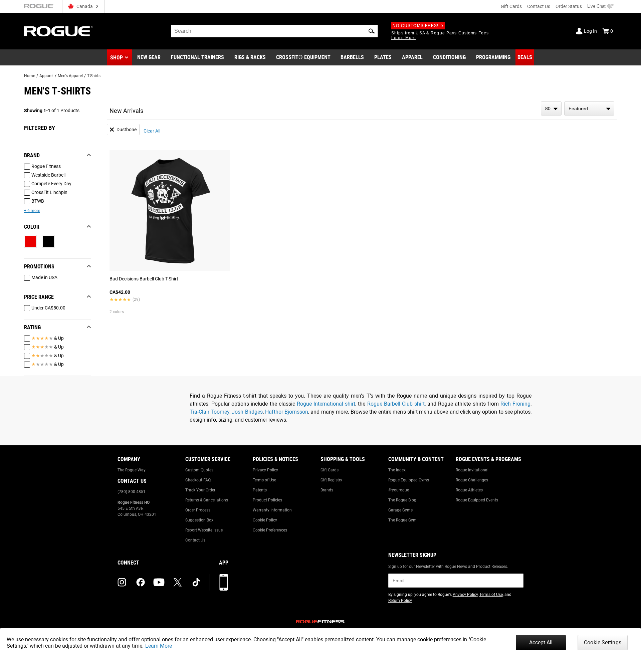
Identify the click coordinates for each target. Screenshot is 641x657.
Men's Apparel (70, 75)
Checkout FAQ (198, 480)
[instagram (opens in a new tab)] (122, 582)
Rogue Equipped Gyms (408, 480)
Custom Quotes (199, 470)
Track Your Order (200, 490)
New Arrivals (126, 110)
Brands (326, 490)
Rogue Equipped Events (477, 500)
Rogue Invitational (472, 470)
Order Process (197, 510)
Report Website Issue (204, 530)
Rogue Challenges (472, 480)
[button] (371, 31)
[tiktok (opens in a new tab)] (196, 582)
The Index (397, 470)
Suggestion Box (199, 520)
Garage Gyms (400, 510)
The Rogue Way (132, 470)
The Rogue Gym (402, 520)
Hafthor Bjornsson (286, 412)
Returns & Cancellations (206, 500)
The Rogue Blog (402, 500)
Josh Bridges (247, 412)
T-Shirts (93, 75)
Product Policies (267, 500)
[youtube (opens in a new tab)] (159, 582)
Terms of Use (264, 480)
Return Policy (400, 600)
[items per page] (551, 108)
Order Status (569, 6)
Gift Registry (331, 480)
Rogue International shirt (326, 404)
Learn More (158, 646)
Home (29, 75)
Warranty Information (272, 510)
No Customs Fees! (415, 25)
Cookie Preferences (270, 530)
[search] (274, 31)
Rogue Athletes (469, 490)
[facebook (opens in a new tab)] (140, 582)
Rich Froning (515, 404)
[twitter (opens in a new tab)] (177, 582)
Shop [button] (116, 57)
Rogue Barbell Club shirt (396, 404)
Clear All (152, 131)
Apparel (46, 75)
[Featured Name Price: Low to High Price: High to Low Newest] (589, 108)
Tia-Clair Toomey (209, 412)
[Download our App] (223, 582)
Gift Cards (511, 6)
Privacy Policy (265, 470)
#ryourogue (398, 490)
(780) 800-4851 (132, 491)
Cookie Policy (265, 520)
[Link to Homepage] (58, 31)
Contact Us (538, 6)
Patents (260, 490)
